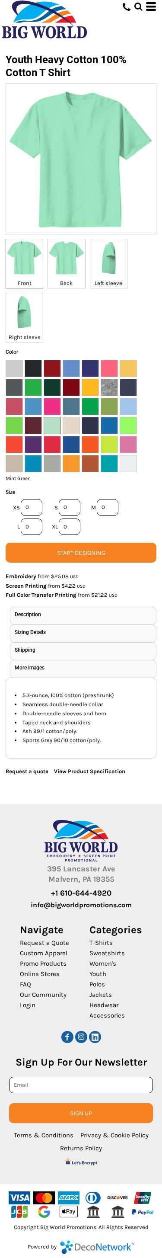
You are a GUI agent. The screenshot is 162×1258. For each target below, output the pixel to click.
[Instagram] (81, 1037)
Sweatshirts (107, 953)
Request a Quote (44, 943)
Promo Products (43, 963)
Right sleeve (25, 337)
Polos (97, 984)
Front (25, 283)
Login (27, 1005)
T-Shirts (101, 943)
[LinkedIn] (95, 1037)
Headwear (103, 1005)
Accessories (107, 1015)
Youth (97, 974)
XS (16, 507)
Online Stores (40, 974)
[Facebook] (67, 1037)
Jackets (100, 995)
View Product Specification (89, 771)
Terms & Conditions (43, 1135)
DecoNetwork (97, 1247)
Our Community (43, 995)
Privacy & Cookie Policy (114, 1135)
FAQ (25, 984)
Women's (102, 963)
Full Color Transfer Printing (41, 595)
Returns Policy (81, 1148)
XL (55, 526)
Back (66, 283)
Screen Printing (26, 586)
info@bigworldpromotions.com (81, 905)
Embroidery (21, 576)
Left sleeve (108, 283)
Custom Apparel (43, 953)
